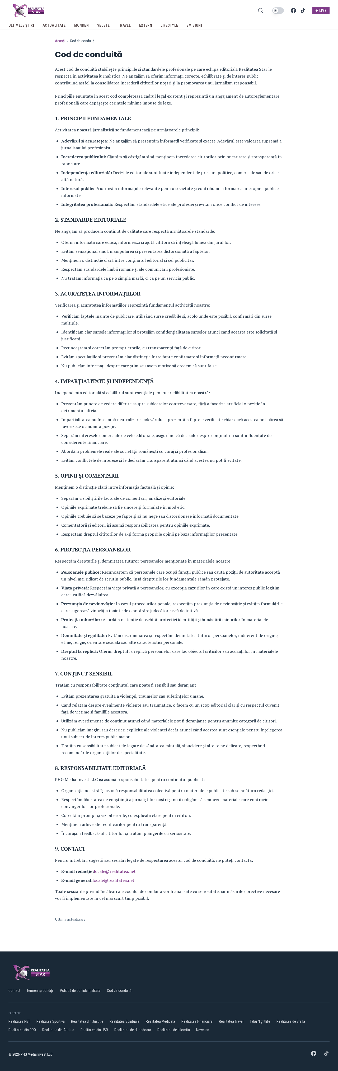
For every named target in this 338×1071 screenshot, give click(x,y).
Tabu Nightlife (260, 1021)
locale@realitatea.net (115, 871)
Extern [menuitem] (145, 25)
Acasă (60, 41)
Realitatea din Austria (58, 1030)
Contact (14, 990)
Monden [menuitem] (81, 25)
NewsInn (202, 1030)
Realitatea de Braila (290, 1021)
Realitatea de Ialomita (173, 1030)
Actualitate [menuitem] (54, 25)
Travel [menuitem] (124, 25)
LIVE (322, 10)
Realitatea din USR (94, 1030)
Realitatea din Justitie (87, 1021)
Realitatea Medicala (160, 1021)
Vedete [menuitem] (103, 25)
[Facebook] (293, 10)
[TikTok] (303, 10)
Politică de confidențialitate (80, 990)
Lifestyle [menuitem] (169, 25)
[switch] (278, 10)
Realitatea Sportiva (50, 1021)
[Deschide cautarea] (260, 10)
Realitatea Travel (231, 1021)
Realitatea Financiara (197, 1021)
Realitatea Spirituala (124, 1021)
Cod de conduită (119, 990)
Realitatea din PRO (22, 1030)
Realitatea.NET (19, 1021)
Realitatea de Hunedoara (132, 1030)
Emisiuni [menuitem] (194, 25)
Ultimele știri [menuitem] (21, 25)
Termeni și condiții (40, 990)
